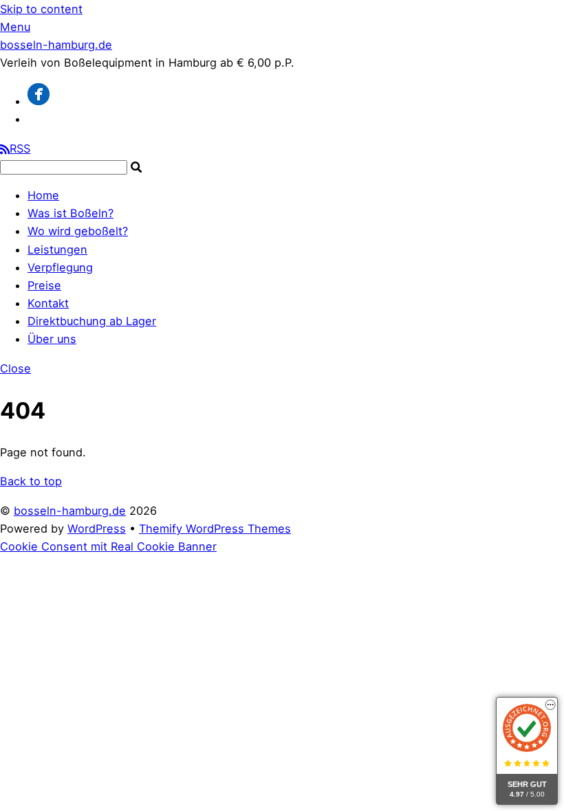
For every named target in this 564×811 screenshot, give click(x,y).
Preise (44, 285)
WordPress (96, 528)
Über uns (52, 339)
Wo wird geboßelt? (78, 231)
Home (43, 195)
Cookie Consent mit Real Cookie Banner (108, 546)
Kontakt (48, 303)
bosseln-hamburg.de (70, 511)
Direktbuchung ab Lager (92, 321)
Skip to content (41, 9)
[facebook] (39, 101)
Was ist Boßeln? (70, 213)
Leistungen (57, 249)
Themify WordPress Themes (215, 528)
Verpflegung (60, 267)
